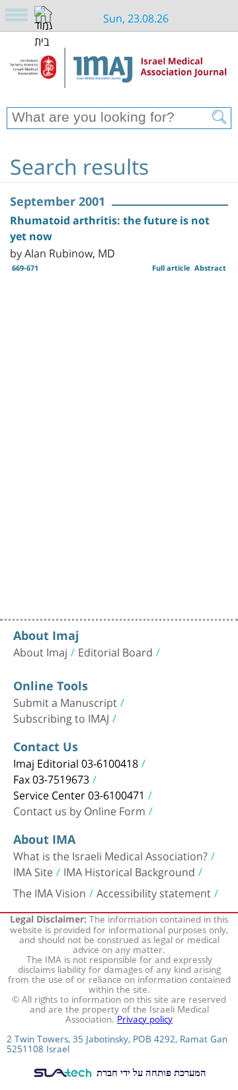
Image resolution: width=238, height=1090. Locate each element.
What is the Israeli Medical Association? (110, 855)
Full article (171, 268)
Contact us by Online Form (79, 810)
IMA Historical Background (129, 871)
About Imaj (40, 651)
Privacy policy (145, 1018)
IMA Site (33, 871)
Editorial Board (115, 651)
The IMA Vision (49, 892)
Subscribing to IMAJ (61, 717)
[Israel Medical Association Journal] (119, 74)
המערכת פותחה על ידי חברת (150, 1072)
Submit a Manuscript (65, 701)
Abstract (210, 268)
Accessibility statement (154, 892)
